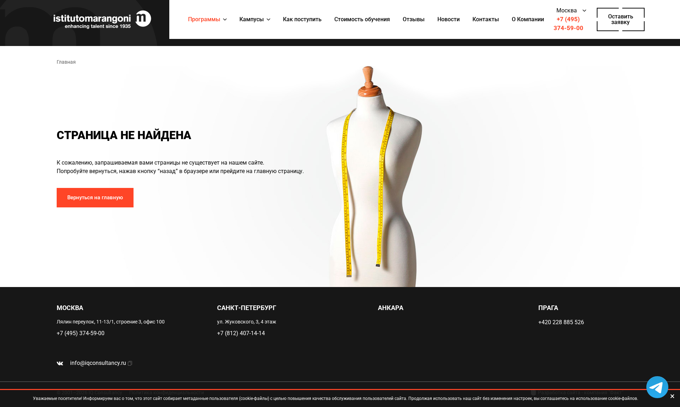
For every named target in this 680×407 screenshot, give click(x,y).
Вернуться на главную (95, 197)
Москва (566, 10)
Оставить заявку (620, 19)
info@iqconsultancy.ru (98, 363)
